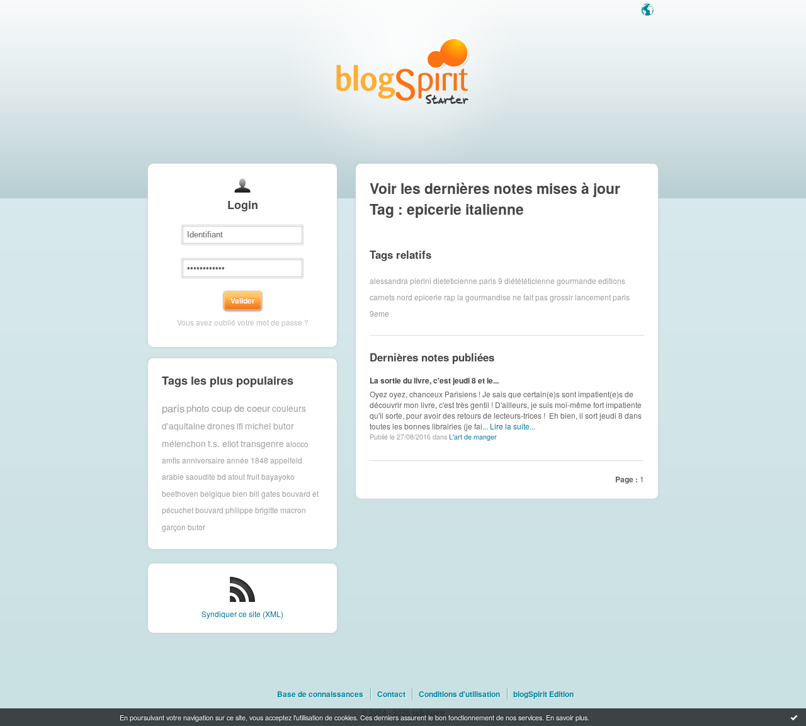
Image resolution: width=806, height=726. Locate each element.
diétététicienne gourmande (550, 280)
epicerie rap (434, 297)
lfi (240, 425)
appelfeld (286, 460)
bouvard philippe (224, 509)
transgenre (262, 443)
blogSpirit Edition (543, 694)
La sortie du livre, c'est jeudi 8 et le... (434, 380)
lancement (593, 297)
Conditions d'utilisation (459, 694)
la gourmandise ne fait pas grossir (515, 297)
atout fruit (243, 476)
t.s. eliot (223, 443)
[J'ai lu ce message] (794, 717)
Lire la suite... (512, 426)
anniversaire (203, 460)
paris (173, 408)
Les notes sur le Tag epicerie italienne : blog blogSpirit (403, 71)
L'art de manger (473, 436)
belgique (215, 493)
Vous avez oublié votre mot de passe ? (243, 322)
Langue (648, 10)
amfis (171, 460)
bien (239, 493)
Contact (391, 694)
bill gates (264, 493)
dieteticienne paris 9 (467, 280)
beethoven (180, 493)
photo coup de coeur (228, 407)
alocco (297, 443)
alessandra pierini (400, 280)
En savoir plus (566, 717)
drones (221, 425)
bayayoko (278, 476)
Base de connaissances (320, 694)
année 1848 (247, 460)
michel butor (269, 425)
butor (196, 526)
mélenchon (184, 443)
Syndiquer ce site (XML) (242, 613)
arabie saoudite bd (194, 476)
